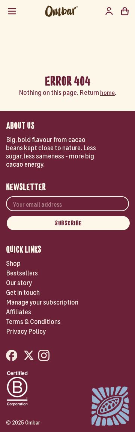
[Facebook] (13, 356)
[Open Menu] (12, 11)
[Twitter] (28, 356)
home (107, 92)
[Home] (61, 11)
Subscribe (68, 223)
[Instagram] (45, 356)
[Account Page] (109, 11)
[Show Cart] (125, 11)
